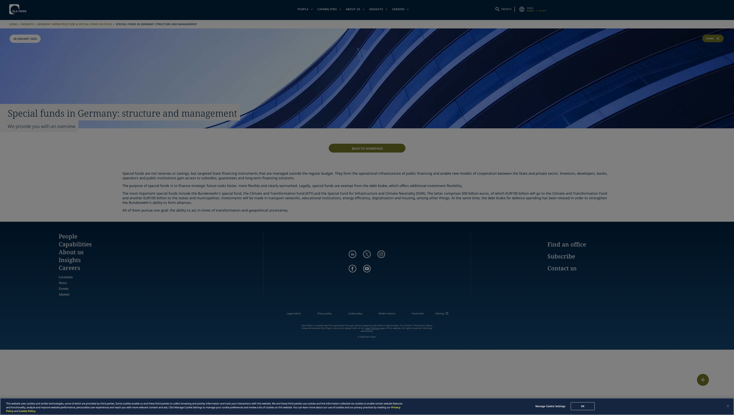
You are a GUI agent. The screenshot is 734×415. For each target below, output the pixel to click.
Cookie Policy (27, 411)
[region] (367, 406)
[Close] (728, 406)
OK (582, 406)
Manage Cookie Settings (550, 406)
